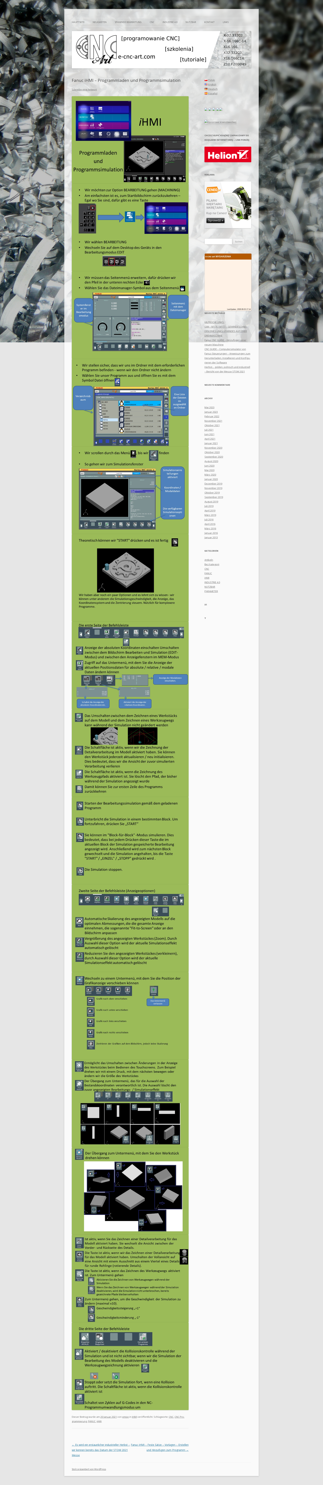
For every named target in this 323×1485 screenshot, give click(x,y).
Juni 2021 (209, 434)
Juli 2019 (208, 506)
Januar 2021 (211, 443)
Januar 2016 (211, 533)
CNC (152, 22)
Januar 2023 (211, 412)
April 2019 (209, 510)
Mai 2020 (209, 470)
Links (226, 22)
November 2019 (213, 488)
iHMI (134, 1416)
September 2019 (213, 497)
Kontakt (209, 22)
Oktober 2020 (212, 452)
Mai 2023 (209, 407)
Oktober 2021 (212, 425)
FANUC (92, 1421)
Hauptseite (78, 22)
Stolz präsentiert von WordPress (89, 1469)
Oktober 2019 (212, 492)
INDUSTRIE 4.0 (170, 22)
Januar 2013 (211, 537)
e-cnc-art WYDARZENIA (218, 256)
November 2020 (213, 447)
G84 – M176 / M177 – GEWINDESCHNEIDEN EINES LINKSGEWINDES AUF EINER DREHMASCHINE (225, 331)
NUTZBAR (191, 22)
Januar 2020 (211, 479)
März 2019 (210, 515)
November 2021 (213, 420)
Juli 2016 (208, 519)
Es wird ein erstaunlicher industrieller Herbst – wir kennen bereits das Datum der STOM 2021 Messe (101, 1450)
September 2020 (213, 456)
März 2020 (210, 474)
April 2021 (209, 438)
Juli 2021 (208, 429)
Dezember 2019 (213, 483)
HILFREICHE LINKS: (214, 322)
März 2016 (210, 528)
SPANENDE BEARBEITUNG (128, 22)
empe (125, 1416)
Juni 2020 (209, 465)
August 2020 (211, 461)
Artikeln (208, 560)
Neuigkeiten (100, 22)
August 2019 (211, 501)
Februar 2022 (211, 416)
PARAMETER (211, 591)
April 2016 (209, 524)
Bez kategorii (211, 564)
